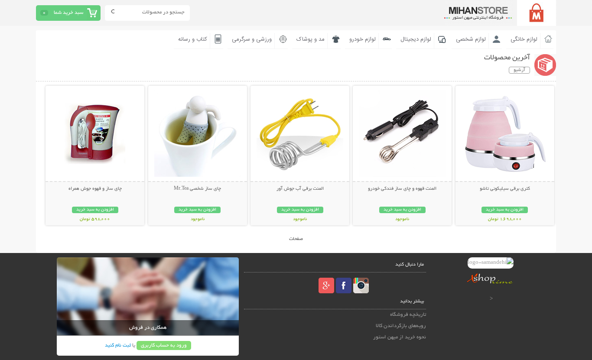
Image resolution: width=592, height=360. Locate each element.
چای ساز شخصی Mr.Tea (197, 188)
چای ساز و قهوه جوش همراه (95, 188)
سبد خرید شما (68, 13)
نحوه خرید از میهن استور (399, 337)
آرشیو (519, 70)
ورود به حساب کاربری (164, 345)
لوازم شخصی (471, 39)
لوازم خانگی (524, 39)
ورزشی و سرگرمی (252, 39)
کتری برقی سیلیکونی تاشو (505, 188)
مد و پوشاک (310, 39)
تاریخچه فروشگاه (408, 315)
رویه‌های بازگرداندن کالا (401, 326)
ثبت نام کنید (118, 345)
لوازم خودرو (362, 39)
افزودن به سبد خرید (505, 210)
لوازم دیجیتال (415, 39)
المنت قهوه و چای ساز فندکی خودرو (402, 188)
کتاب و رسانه (192, 39)
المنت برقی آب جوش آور (300, 188)
